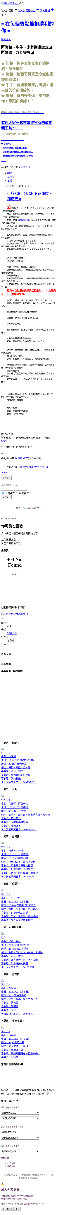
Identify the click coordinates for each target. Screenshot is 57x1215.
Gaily (4, 441)
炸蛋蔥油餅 (24, 220)
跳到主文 (6, 39)
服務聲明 (34, 1178)
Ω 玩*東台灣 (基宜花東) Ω (34, 467)
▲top (4, 472)
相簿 (9, 173)
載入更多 (6, 478)
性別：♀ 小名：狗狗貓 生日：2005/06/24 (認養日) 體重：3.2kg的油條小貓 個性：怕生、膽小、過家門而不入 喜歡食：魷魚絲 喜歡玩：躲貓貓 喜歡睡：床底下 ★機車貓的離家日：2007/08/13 (19, 999)
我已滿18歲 (7, 1209)
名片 (9, 180)
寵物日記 (26, 167)
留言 (25, 458)
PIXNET (15, 1175)
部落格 (11, 177)
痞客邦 (18, 458)
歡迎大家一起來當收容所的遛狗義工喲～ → (26, 123)
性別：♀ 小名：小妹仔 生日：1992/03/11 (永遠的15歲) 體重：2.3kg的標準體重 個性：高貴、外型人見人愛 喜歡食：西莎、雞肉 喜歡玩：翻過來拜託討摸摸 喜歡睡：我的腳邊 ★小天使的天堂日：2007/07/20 (18, 767)
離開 (17, 1209)
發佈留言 (6, 497)
